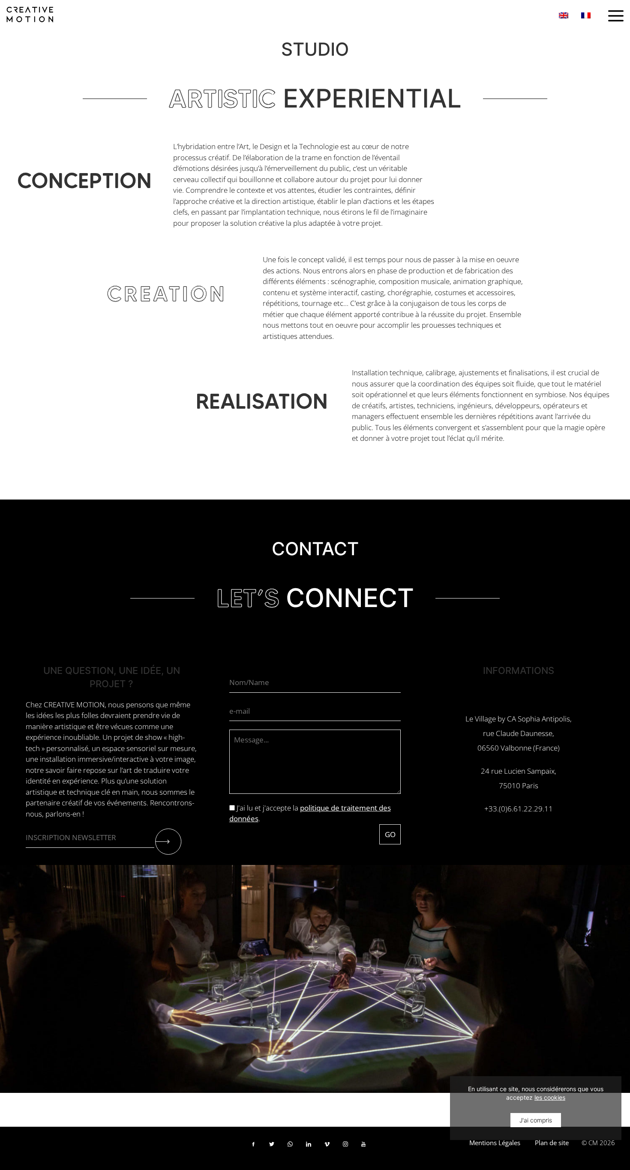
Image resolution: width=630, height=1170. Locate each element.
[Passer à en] (564, 15)
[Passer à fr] (586, 15)
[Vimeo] (329, 1147)
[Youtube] (366, 1147)
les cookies (549, 1097)
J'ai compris (535, 1120)
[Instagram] (348, 1147)
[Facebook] (256, 1147)
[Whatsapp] (293, 1147)
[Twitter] (274, 1147)
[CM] (30, 13)
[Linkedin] (311, 1147)
